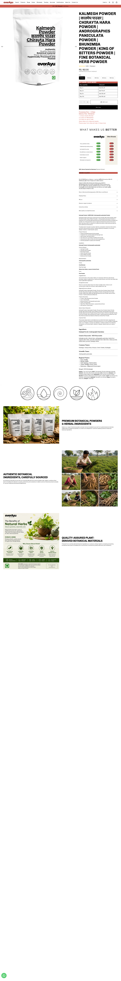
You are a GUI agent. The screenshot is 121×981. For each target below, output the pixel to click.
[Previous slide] (2, 47)
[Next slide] (76, 47)
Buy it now (98, 107)
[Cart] (116, 2)
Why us (80, 199)
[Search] (109, 2)
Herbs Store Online (83, 207)
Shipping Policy (82, 195)
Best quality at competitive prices (87, 210)
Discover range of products (85, 203)
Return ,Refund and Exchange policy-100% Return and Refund (93, 192)
